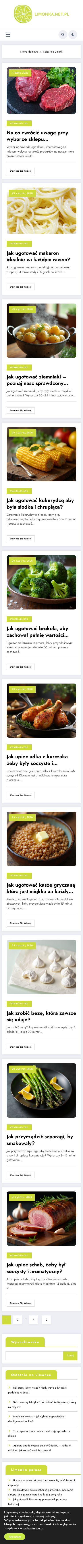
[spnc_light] (72, 34)
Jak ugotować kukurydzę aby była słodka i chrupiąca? (40, 503)
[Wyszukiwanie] (62, 34)
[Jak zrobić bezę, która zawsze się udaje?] (41, 967)
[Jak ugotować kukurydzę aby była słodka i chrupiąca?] (41, 454)
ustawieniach (32, 1528)
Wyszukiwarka (25, 1342)
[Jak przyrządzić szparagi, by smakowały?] (41, 1090)
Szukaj (70, 1355)
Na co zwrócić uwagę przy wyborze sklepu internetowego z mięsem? (37, 136)
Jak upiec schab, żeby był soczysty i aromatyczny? (36, 1268)
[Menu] (8, 34)
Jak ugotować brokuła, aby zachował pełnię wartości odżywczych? (37, 631)
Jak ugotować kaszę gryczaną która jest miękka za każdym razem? (41, 888)
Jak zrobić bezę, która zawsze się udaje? (41, 1016)
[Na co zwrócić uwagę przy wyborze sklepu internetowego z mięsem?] (41, 90)
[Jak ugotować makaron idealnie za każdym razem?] (41, 211)
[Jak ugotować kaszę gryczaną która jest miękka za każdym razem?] (41, 839)
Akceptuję (15, 1536)
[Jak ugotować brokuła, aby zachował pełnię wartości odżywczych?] (41, 582)
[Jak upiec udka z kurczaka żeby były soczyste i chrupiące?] (41, 710)
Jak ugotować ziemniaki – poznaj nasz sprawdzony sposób (36, 380)
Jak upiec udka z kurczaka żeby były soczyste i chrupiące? (37, 759)
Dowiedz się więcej (20, 170)
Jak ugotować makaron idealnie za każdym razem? (38, 256)
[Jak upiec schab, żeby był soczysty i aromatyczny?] (41, 1219)
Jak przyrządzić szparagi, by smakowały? (40, 1139)
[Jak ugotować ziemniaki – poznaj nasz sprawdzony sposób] (41, 330)
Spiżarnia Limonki (19, 123)
